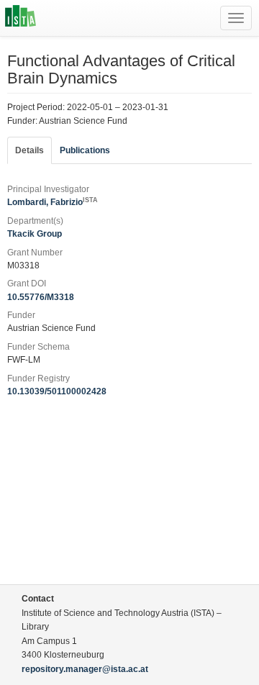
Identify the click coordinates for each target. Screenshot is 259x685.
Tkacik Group (34, 234)
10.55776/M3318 (40, 297)
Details (29, 150)
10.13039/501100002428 (56, 391)
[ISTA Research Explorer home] (20, 18)
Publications (85, 150)
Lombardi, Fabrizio (52, 202)
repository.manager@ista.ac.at (85, 669)
